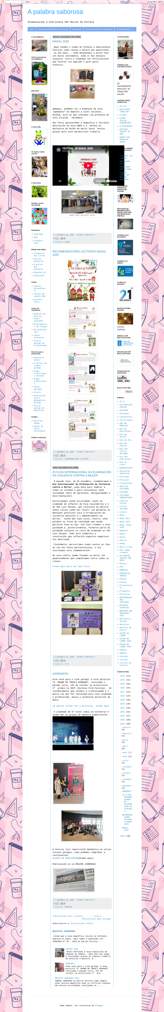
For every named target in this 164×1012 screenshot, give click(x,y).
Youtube (124, 656)
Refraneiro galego (125, 620)
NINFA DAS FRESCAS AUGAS (125, 139)
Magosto (124, 531)
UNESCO (123, 653)
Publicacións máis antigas (96, 919)
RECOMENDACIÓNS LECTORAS (76, 459)
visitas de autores (125, 664)
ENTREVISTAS (126, 468)
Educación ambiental (125, 472)
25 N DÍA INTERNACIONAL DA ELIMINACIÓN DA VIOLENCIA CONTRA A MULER (82, 474)
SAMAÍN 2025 (72, 949)
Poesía (123, 579)
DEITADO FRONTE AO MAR (125, 131)
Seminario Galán (39, 359)
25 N (67, 664)
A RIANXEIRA (126, 126)
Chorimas (124, 414)
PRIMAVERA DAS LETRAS (125, 168)
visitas (124, 660)
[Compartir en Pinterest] (64, 238)
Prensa (123, 582)
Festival (124, 480)
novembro (127, 779)
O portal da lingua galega (40, 365)
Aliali (37, 392)
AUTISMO (124, 410)
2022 (123, 712)
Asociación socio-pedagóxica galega (39, 399)
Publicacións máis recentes (68, 916)
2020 (123, 704)
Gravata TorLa (38, 301)
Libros (123, 512)
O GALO (123, 115)
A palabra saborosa (55, 11)
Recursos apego (38, 422)
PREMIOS (68, 907)
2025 (123, 724)
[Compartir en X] (59, 238)
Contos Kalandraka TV (39, 288)
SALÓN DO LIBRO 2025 (125, 645)
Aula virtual (76, 29)
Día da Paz (125, 440)
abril (125, 746)
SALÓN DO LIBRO (124, 634)
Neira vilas (126, 547)
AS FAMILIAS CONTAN (126, 406)
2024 (123, 720)
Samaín (123, 650)
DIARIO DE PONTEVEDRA (65, 858)
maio (125, 753)
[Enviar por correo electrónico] (54, 238)
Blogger (99, 1006)
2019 (123, 700)
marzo (125, 740)
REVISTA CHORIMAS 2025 (67, 978)
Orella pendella (38, 260)
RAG (35, 237)
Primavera (125, 591)
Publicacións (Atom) (82, 923)
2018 (123, 696)
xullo (125, 761)
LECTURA (124, 492)
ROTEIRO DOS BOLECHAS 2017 (126, 613)
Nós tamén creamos (125, 551)
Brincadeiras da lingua (40, 325)
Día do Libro (123, 463)
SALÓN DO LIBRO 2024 (125, 640)
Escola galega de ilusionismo (40, 343)
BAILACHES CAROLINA (125, 110)
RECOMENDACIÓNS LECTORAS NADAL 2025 (127, 819)
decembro (127, 786)
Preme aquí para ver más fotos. (72, 566)
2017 (123, 692)
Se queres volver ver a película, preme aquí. (81, 706)
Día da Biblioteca (125, 430)
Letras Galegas (124, 507)
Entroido (124, 477)
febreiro (127, 734)
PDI (121, 567)
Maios (122, 534)
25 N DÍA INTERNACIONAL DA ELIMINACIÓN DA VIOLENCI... (127, 803)
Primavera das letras (39, 254)
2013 (123, 676)
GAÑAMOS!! (61, 673)
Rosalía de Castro (125, 629)
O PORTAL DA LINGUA (126, 157)
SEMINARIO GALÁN (125, 162)
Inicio (32, 29)
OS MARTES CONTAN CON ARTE (125, 558)
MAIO (122, 515)
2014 (123, 680)
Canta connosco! (39, 336)
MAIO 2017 (125, 519)
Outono (123, 564)
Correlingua (126, 420)
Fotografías (126, 483)
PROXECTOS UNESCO (125, 574)
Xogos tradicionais (40, 381)
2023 (123, 716)
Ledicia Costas (124, 502)
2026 (123, 836)
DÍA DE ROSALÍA (124, 424)
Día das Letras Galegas (124, 451)
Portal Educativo (123, 29)
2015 (123, 684)
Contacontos (126, 417)
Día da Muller (123, 436)
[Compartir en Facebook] (62, 238)
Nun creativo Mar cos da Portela (99, 29)
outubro (126, 773)
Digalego (38, 234)
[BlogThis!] (57, 238)
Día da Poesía (123, 444)
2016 (123, 688)
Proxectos (125, 594)
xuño (125, 757)
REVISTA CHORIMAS (64, 931)
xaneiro (126, 727)
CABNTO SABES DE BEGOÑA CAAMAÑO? (124, 176)
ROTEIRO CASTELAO (124, 606)
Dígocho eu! (40, 272)
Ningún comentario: (86, 235)
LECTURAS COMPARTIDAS (126, 496)
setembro (127, 767)
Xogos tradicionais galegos (40, 373)
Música (123, 540)
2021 (123, 708)
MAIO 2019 (125, 522)
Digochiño (39, 276)
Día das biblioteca (125, 458)
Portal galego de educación (39, 408)
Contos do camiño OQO (39, 295)
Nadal (67, 242)
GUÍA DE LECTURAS (124, 487)
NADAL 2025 (61, 41)
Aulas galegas (38, 388)
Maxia (122, 537)
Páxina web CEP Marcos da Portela (53, 29)
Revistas (124, 624)
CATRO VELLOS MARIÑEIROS (125, 120)
